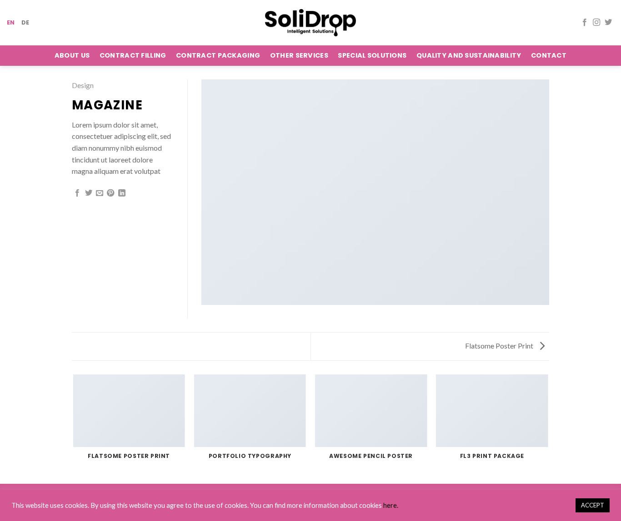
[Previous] (73, 428)
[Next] (548, 428)
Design (83, 85)
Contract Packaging (218, 55)
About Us (72, 55)
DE (25, 22)
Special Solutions (372, 55)
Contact (548, 55)
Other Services (299, 55)
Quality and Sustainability (468, 55)
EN (11, 22)
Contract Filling (133, 55)
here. (390, 505)
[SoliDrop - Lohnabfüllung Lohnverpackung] (310, 22)
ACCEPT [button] (592, 505)
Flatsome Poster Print (500, 345)
